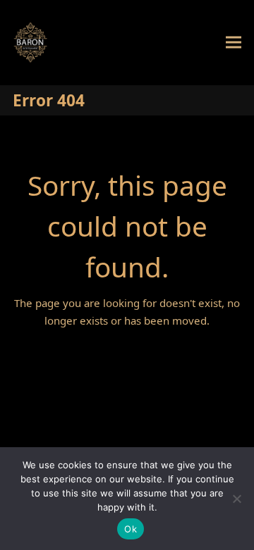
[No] (236, 499)
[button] (233, 43)
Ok (130, 529)
